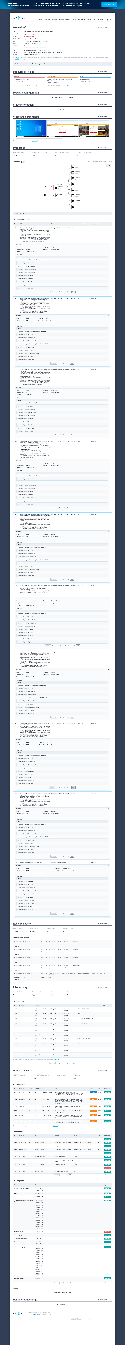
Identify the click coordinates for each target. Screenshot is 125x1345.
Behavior (47, 19)
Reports (79, 1319)
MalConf (54, 19)
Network (100, 19)
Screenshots (81, 19)
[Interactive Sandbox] (19, 17)
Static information (64, 19)
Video (74, 19)
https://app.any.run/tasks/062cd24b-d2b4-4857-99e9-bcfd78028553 (41, 34)
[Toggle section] (111, 27)
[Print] (107, 20)
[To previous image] (14, 129)
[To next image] (110, 129)
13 (74, 645)
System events (91, 19)
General (40, 19)
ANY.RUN (17, 57)
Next (73, 292)
